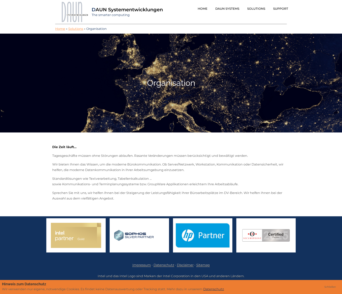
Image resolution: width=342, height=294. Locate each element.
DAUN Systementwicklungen (127, 9)
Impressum (141, 265)
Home (202, 8)
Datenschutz (164, 265)
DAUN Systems (227, 8)
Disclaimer (185, 265)
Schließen (330, 286)
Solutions (256, 8)
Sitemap (203, 265)
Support (280, 8)
